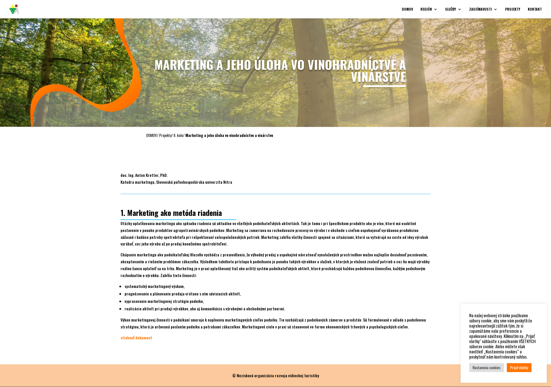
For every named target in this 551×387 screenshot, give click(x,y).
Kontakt (535, 9)
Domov (407, 9)
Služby (450, 9)
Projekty (512, 9)
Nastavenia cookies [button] (486, 367)
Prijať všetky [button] (519, 367)
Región (426, 9)
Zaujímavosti (480, 9)
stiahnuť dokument (136, 337)
